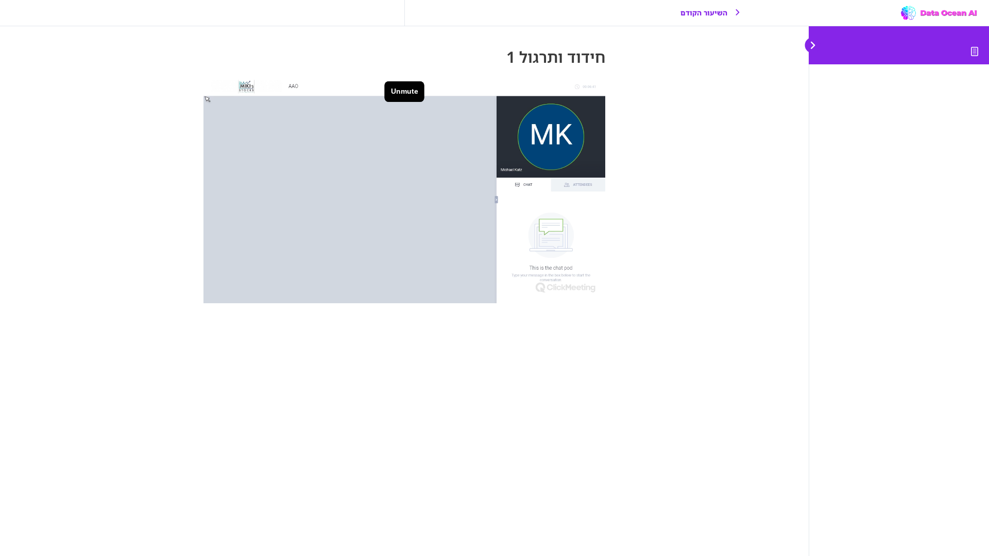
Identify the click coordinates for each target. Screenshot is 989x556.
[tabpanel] (404, 190)
